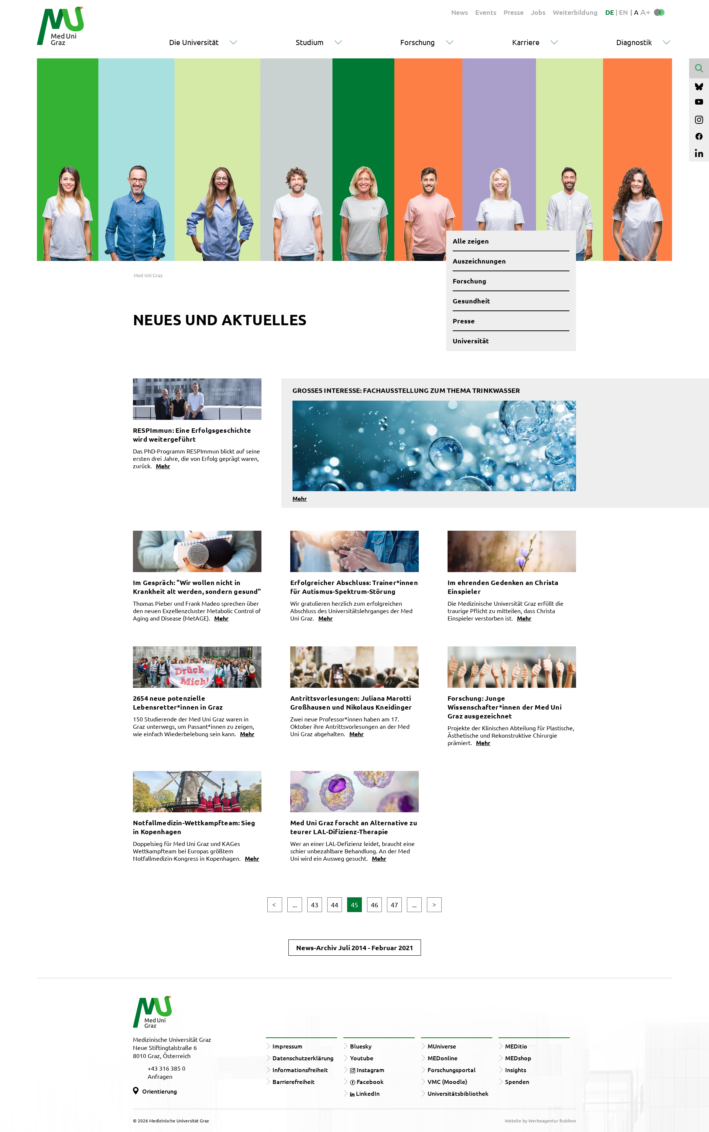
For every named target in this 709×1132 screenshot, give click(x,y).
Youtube (361, 1058)
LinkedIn (367, 1093)
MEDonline (443, 1058)
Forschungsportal (452, 1069)
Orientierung (159, 1091)
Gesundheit (471, 300)
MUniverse (442, 1046)
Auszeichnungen (479, 260)
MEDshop (518, 1058)
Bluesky (360, 1046)
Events (485, 12)
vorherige (275, 905)
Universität (471, 340)
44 (334, 904)
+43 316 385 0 (166, 1068)
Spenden (517, 1081)
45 (354, 904)
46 (374, 904)
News (459, 12)
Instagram (369, 1069)
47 (394, 904)
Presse (514, 12)
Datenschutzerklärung (303, 1058)
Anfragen (160, 1076)
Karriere (526, 42)
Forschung (417, 42)
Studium (309, 42)
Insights (515, 1069)
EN (623, 12)
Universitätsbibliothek (458, 1093)
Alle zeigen (471, 241)
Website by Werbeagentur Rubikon (540, 1120)
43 (314, 904)
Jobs (538, 12)
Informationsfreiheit (300, 1069)
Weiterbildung (575, 12)
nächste (434, 905)
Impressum (287, 1046)
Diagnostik (634, 42)
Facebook (369, 1081)
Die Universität (194, 42)
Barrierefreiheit (294, 1081)
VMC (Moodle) (447, 1081)
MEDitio (516, 1046)
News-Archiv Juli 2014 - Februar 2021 (354, 947)
